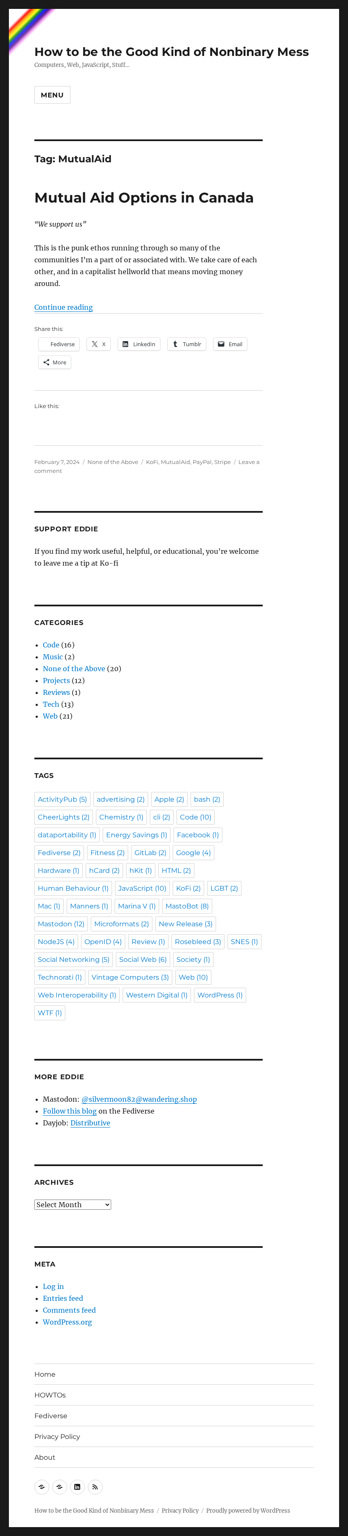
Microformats (121, 924)
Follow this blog (70, 1111)
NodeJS (56, 942)
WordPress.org (67, 1322)
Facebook (198, 835)
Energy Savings (136, 835)
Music (53, 657)
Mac (49, 906)
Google (193, 853)
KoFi (152, 461)
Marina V (137, 906)
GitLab (150, 853)
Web (50, 716)
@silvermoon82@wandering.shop (139, 1099)
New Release (186, 924)
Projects (56, 680)
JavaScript (142, 888)
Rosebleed (198, 942)
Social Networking (73, 959)
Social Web (143, 959)
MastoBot (187, 906)
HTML (176, 871)
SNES (244, 942)
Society (193, 959)
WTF (50, 1013)
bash (207, 799)
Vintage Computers (130, 977)
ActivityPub (62, 799)
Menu (52, 95)
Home (45, 1374)
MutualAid (175, 461)
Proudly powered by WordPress (248, 1510)
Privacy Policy (57, 1437)
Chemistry (121, 817)
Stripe (222, 461)
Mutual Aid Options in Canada (144, 197)
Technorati (60, 977)
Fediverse (59, 853)
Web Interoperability (77, 995)
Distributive (90, 1123)
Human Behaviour (73, 888)
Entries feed (63, 1298)
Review (148, 942)
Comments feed (69, 1310)
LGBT (224, 888)
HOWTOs (50, 1395)
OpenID (103, 942)
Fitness (107, 853)
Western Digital (157, 995)
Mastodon (61, 924)
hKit (140, 871)
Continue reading (63, 307)
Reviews (56, 692)
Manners (89, 906)
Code (51, 645)
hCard (104, 871)
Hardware (58, 871)
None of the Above (112, 461)
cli (161, 817)
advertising (121, 799)
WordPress (220, 995)
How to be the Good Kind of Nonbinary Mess (171, 51)
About (45, 1457)
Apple (169, 799)
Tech (51, 704)
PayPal (202, 461)
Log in (53, 1286)
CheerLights (64, 817)
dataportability (67, 835)
